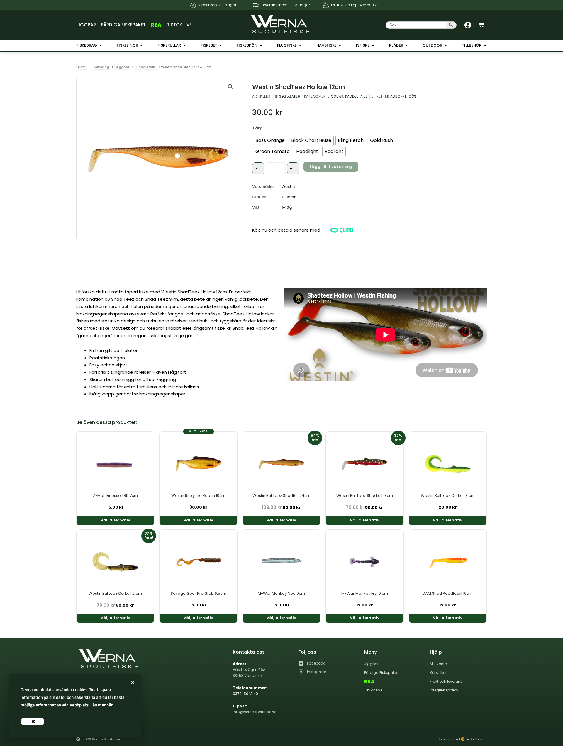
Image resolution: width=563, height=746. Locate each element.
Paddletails (146, 66)
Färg (258, 128)
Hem (82, 66)
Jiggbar (86, 25)
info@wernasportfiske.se (254, 711)
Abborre (398, 96)
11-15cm (289, 197)
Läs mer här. (102, 704)
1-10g (287, 207)
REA (156, 24)
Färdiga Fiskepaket (123, 25)
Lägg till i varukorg (331, 166)
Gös (412, 96)
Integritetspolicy (444, 690)
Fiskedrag (101, 66)
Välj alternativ (115, 520)
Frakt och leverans (446, 681)
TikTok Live (179, 25)
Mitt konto (438, 663)
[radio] (270, 140)
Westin (288, 186)
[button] (230, 86)
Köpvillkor (438, 672)
